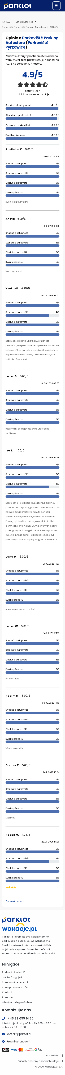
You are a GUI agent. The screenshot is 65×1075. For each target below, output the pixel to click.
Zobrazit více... (14, 901)
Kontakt (7, 992)
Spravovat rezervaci (15, 982)
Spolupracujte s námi (15, 987)
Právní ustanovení (18, 1041)
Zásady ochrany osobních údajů (38, 1061)
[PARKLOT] (16, 920)
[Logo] (17, 6)
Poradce (7, 997)
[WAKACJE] (19, 927)
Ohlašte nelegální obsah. (18, 1002)
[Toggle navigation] (56, 5)
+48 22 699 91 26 (20, 1018)
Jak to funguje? (12, 977)
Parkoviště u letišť (13, 972)
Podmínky (52, 1055)
